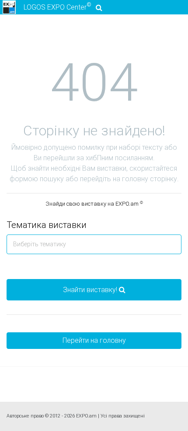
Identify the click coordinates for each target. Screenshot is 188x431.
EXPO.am (86, 416)
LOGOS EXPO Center (57, 6)
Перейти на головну (94, 340)
